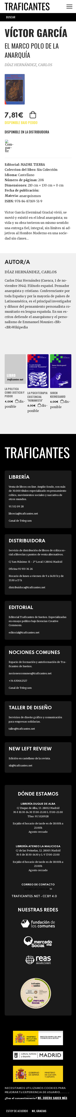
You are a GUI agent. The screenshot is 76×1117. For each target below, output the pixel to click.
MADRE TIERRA (33, 165)
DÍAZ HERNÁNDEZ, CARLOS (28, 64)
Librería (19, 477)
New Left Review (30, 749)
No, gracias (39, 1111)
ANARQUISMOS (30, 196)
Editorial (21, 607)
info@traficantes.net (38, 888)
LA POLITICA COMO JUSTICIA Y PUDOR (14, 392)
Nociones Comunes (34, 652)
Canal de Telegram (20, 520)
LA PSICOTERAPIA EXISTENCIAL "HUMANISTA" (37, 396)
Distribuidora (27, 541)
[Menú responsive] (69, 6)
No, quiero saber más (52, 1098)
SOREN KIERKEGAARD (57, 394)
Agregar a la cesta (33, 114)
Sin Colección (47, 170)
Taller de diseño (30, 708)
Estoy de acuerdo (17, 1111)
